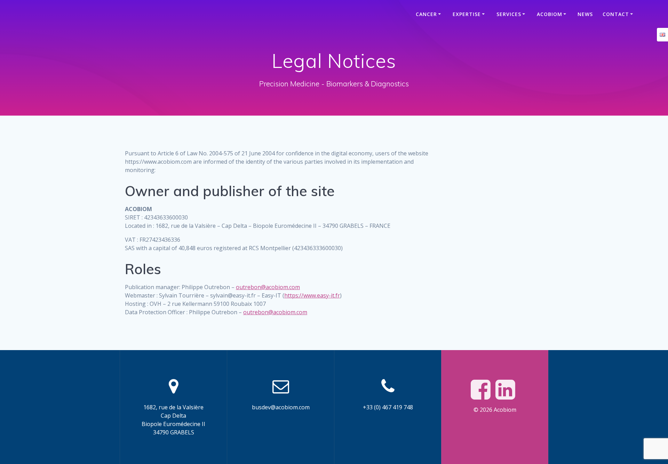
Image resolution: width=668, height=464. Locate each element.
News (585, 14)
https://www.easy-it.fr (312, 295)
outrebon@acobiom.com (268, 287)
